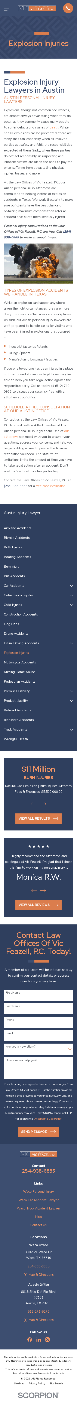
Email (9, 1033)
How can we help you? (21, 1060)
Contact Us (38, 1225)
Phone (10, 1020)
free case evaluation (50, 486)
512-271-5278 (38, 1311)
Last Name (13, 1006)
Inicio (38, 1217)
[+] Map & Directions (39, 1275)
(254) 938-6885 (15, 486)
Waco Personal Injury (38, 1191)
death (54, 127)
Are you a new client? (21, 1047)
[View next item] (43, 804)
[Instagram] (47, 1339)
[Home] (37, 8)
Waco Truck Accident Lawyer (38, 1208)
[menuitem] (38, 528)
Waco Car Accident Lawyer (38, 1200)
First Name (13, 993)
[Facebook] (29, 1339)
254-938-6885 (38, 1171)
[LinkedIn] (38, 1339)
